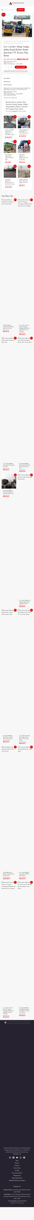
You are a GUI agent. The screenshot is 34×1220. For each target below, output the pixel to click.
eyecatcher (18, 71)
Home (5, 41)
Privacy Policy (17, 1074)
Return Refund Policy (17, 1083)
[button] (29, 15)
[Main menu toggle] (2, 9)
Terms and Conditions (17, 1079)
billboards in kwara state (10, 71)
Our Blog (17, 1076)
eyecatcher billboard (24, 71)
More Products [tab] (8, 84)
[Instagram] (10, 1063)
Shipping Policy (17, 1081)
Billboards (8, 41)
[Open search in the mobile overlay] (15, 9)
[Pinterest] (24, 1063)
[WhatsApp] (21, 1063)
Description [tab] (7, 78)
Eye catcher (13, 41)
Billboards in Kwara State (17, 70)
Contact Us (17, 1071)
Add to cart (20, 67)
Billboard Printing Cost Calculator (17, 1086)
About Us (17, 1069)
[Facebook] (13, 1063)
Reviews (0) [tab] (7, 81)
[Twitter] (17, 1063)
